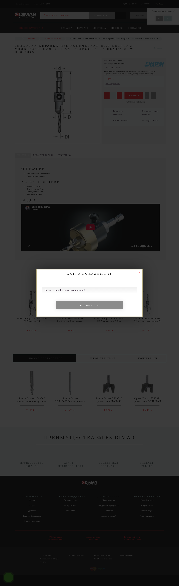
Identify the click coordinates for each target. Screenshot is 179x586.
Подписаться (89, 305)
